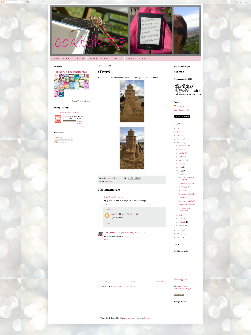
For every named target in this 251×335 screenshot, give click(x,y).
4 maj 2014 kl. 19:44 (130, 214)
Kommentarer (62, 142)
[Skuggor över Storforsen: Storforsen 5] (82, 87)
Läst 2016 (80, 58)
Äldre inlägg (160, 281)
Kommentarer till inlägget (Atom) (123, 286)
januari (182, 225)
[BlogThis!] (131, 178)
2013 (179, 230)
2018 (179, 128)
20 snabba (182, 190)
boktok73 (114, 214)
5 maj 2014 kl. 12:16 (137, 232)
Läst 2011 (143, 58)
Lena (106, 196)
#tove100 (109, 182)
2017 (179, 132)
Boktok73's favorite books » (81, 101)
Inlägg (59, 137)
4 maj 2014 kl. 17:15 (117, 197)
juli (180, 163)
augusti (182, 160)
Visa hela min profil (181, 110)
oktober (182, 153)
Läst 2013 (118, 58)
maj (180, 171)
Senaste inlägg (104, 281)
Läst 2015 (93, 58)
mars (181, 218)
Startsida (55, 58)
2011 (179, 237)
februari (182, 222)
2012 (179, 233)
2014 (179, 142)
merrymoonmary (129, 318)
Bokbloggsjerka (184, 186)
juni (180, 167)
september (183, 156)
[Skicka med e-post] (129, 178)
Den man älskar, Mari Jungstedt (186, 178)
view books (82, 126)
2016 (179, 135)
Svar (108, 209)
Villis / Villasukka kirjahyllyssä (116, 232)
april (181, 215)
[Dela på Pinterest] (139, 178)
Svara (106, 204)
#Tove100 (182, 197)
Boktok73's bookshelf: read (70, 71)
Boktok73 (66, 116)
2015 (179, 139)
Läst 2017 (67, 58)
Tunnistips (182, 174)
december (183, 145)
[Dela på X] (134, 178)
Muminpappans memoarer (184, 209)
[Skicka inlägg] (124, 178)
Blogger (147, 318)
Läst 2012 (131, 58)
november (183, 149)
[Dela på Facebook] (136, 178)
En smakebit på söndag (186, 183)
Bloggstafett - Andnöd (186, 204)
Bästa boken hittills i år (187, 201)
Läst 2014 (105, 58)
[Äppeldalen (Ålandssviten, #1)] (82, 79)
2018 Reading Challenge (70, 112)
